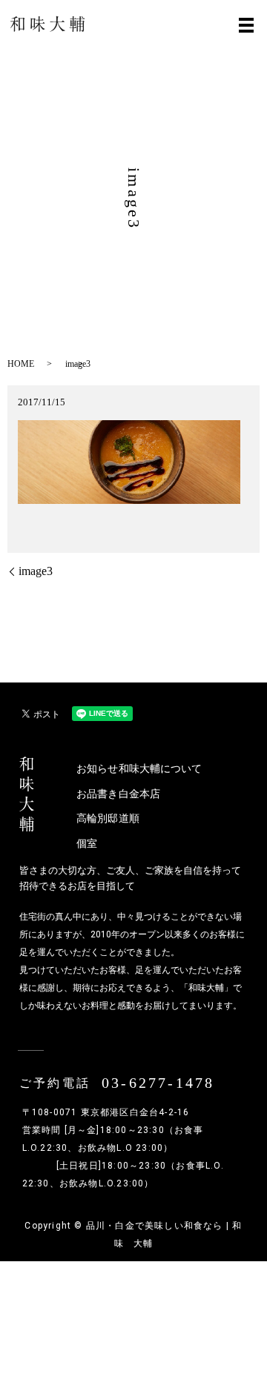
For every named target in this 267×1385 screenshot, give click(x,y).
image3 (36, 571)
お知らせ (97, 768)
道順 (129, 818)
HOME (20, 364)
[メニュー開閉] (246, 25)
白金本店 (139, 794)
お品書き (97, 794)
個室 (86, 843)
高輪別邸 (97, 818)
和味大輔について (140, 768)
